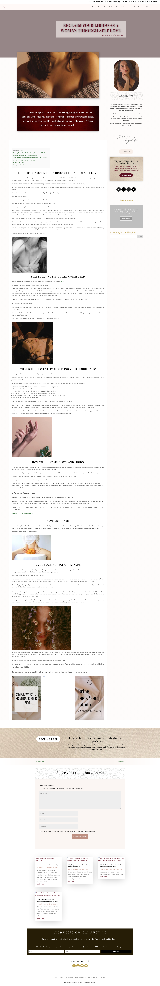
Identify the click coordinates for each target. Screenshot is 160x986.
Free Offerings (109, 7)
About (94, 7)
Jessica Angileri (44, 867)
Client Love (150, 7)
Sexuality (120, 35)
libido (62, 281)
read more (40, 884)
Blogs (100, 7)
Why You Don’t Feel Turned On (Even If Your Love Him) (126, 211)
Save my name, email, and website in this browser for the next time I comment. (68, 831)
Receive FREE (126, 175)
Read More (126, 217)
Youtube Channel (138, 7)
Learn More (126, 151)
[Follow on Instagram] (128, 189)
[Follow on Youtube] (123, 189)
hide (21, 150)
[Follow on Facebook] (118, 189)
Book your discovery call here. (22, 513)
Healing (114, 35)
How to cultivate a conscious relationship (47, 865)
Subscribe (116, 951)
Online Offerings (122, 7)
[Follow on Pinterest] (133, 189)
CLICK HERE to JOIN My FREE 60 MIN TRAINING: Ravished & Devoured (123, 2)
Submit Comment (80, 836)
